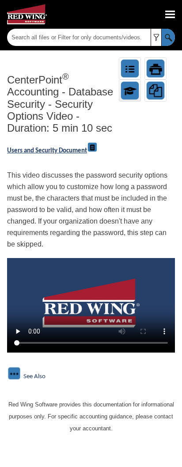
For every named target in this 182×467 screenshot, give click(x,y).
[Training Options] (130, 91)
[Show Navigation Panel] (170, 14)
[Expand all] (130, 68)
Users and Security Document (47, 151)
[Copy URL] (155, 91)
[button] (156, 37)
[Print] (155, 68)
